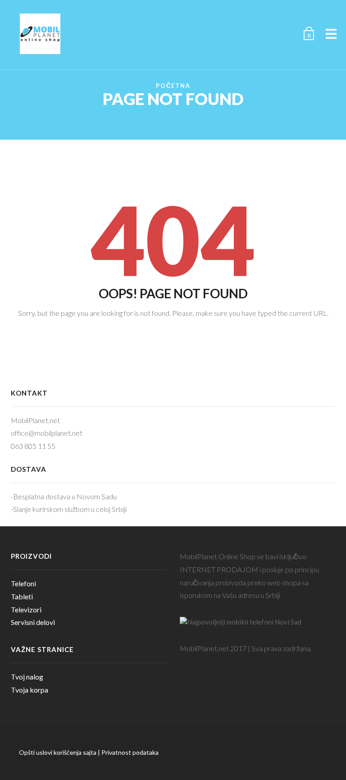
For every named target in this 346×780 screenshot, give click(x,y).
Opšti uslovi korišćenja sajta (57, 752)
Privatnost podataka (130, 752)
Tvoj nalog (27, 676)
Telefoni (23, 583)
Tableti (22, 596)
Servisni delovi (33, 622)
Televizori (26, 609)
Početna (173, 85)
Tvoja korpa (29, 689)
